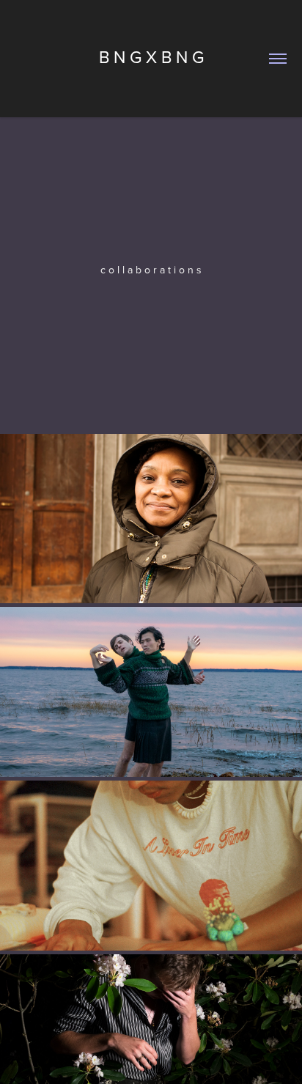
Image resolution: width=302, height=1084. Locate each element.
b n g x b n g (151, 56)
